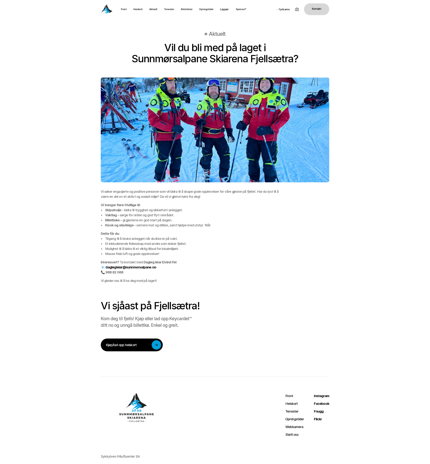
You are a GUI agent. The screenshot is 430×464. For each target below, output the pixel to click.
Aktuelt (153, 9)
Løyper (224, 9)
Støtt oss (291, 435)
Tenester (169, 9)
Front (124, 9)
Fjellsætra (284, 9)
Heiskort (138, 9)
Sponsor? (240, 9)
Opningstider (206, 9)
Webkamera (294, 427)
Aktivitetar (186, 9)
